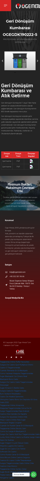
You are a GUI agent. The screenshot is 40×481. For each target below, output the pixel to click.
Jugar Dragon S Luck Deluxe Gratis (14, 443)
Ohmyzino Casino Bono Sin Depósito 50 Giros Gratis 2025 (18, 400)
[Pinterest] (16, 357)
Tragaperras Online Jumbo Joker (13, 469)
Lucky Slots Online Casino (10, 437)
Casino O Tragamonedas (10, 368)
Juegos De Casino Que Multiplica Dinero (16, 365)
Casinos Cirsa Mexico (8, 466)
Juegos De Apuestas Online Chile (13, 417)
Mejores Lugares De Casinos (11, 446)
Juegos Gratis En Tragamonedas (13, 391)
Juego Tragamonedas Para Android (14, 411)
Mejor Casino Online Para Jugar (13, 420)
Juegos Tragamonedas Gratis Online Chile (17, 463)
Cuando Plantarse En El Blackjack (14, 370)
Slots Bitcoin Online (8, 457)
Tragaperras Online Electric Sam (13, 428)
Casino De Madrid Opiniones (11, 397)
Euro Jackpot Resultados (10, 394)
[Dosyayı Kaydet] (31, 161)
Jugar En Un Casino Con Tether (12, 449)
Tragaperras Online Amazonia (12, 405)
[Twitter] (11, 357)
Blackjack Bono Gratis (9, 379)
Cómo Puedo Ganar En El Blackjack (14, 454)
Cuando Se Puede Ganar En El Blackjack (16, 425)
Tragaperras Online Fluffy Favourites (14, 362)
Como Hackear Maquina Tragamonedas (16, 373)
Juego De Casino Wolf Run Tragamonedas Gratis (20, 434)
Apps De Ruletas (7, 440)
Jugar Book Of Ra (7, 472)
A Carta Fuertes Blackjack (26, 472)
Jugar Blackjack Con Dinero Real (13, 376)
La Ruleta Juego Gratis (30, 437)
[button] (2, 60)
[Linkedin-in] (21, 357)
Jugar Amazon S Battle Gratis (12, 388)
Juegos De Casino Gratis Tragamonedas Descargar (16, 383)
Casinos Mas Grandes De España (13, 414)
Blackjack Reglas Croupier (11, 423)
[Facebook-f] (6, 357)
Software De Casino (8, 452)
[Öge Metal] (25, 6)
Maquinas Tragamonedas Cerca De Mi (15, 408)
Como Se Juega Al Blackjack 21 (13, 431)
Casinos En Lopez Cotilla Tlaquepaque (15, 460)
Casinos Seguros (23, 457)
